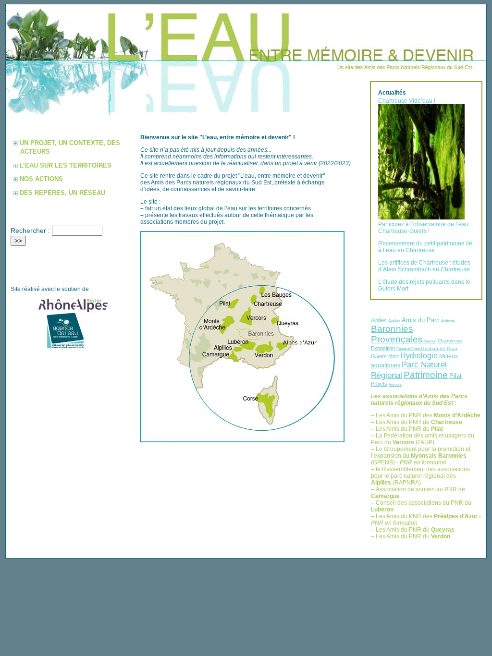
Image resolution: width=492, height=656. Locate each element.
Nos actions (41, 178)
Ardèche (448, 320)
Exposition (383, 348)
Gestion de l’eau (439, 348)
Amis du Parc (421, 320)
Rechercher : (30, 230)
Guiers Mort (385, 356)
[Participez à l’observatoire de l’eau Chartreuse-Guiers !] (421, 217)
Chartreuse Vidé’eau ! (406, 100)
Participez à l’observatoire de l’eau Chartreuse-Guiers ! (423, 227)
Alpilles (379, 320)
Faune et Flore (408, 348)
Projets (379, 384)
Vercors (395, 384)
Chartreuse (450, 340)
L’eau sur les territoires (65, 165)
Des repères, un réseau (62, 192)
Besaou (430, 341)
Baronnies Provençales (397, 334)
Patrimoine (426, 375)
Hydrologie (419, 356)
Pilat (455, 375)
